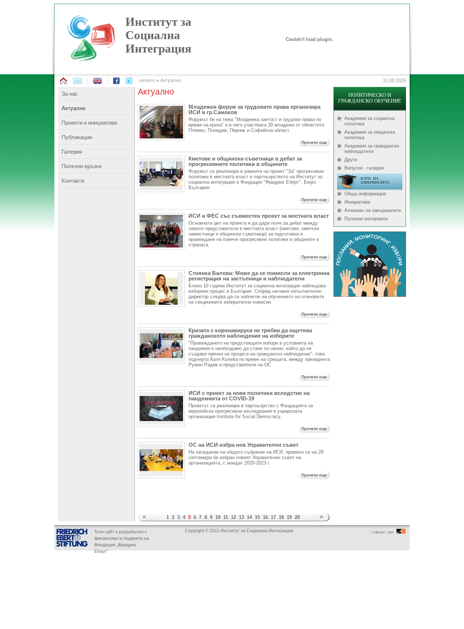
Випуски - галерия (364, 168)
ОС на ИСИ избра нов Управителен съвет (243, 445)
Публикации (77, 137)
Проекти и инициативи (89, 123)
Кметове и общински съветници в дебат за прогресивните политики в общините (245, 161)
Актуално (170, 80)
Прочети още (314, 142)
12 (233, 517)
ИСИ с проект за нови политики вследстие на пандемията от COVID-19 (249, 395)
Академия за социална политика (369, 121)
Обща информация (365, 193)
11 (225, 517)
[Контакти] (77, 81)
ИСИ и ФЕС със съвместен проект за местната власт (258, 216)
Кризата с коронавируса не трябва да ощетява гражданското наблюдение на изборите (250, 333)
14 (249, 517)
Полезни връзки (82, 166)
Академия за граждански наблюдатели (371, 148)
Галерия (72, 152)
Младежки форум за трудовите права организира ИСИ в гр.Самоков (254, 109)
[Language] (97, 82)
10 (217, 517)
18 (281, 517)
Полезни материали (366, 218)
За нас (70, 94)
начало (147, 80)
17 (273, 517)
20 (297, 517)
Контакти (73, 181)
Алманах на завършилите (372, 210)
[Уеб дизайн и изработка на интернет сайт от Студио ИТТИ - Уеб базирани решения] (388, 532)
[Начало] (63, 81)
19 (289, 517)
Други (350, 159)
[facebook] (116, 81)
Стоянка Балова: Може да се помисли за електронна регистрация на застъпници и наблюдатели (259, 276)
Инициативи (357, 202)
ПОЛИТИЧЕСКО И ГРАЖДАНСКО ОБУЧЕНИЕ (369, 98)
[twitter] (129, 81)
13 (241, 517)
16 (265, 517)
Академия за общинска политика (369, 134)
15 (257, 517)
